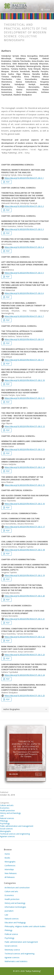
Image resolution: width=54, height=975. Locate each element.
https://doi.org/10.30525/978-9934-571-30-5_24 (25, 675)
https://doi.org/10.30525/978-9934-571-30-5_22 (25, 636)
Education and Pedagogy (15, 922)
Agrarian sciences (7, 836)
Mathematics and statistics (16, 961)
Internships (9, 869)
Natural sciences (7, 818)
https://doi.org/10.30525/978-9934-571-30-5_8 (24, 339)
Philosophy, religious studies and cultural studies (25, 926)
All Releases (10, 877)
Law (2, 815)
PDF (7, 182)
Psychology (5, 823)
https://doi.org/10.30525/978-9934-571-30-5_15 (25, 485)
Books (7, 858)
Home (7, 854)
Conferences (10, 865)
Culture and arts (7, 805)
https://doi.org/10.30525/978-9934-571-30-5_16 (25, 503)
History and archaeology (10, 813)
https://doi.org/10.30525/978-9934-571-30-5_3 (24, 229)
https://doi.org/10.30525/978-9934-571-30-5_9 (24, 360)
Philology (4, 821)
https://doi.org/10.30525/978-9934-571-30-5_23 (25, 654)
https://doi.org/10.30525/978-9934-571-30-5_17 (25, 526)
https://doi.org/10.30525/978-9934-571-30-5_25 (25, 695)
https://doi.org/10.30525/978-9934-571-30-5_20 (25, 596)
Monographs (5, 831)
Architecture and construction (17, 887)
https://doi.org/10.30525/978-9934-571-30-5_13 (25, 449)
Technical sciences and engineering (15, 834)
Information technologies (15, 907)
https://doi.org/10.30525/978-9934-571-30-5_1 (24, 178)
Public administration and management (16, 826)
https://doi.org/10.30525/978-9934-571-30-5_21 (25, 619)
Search (47, 9)
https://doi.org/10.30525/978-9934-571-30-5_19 (25, 575)
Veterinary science (12, 949)
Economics (4, 808)
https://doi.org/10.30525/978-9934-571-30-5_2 (24, 206)
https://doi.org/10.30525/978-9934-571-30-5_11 (25, 398)
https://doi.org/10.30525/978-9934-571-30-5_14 (25, 467)
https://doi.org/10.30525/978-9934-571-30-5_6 (24, 293)
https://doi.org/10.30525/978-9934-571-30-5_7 (24, 316)
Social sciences (6, 828)
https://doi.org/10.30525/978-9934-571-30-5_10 (25, 380)
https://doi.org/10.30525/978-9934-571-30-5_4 (24, 247)
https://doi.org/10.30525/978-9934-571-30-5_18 (25, 549)
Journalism (9, 911)
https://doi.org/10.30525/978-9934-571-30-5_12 (25, 426)
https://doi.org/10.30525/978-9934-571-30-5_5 (24, 273)
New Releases (11, 873)
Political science (11, 934)
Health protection (7, 810)
